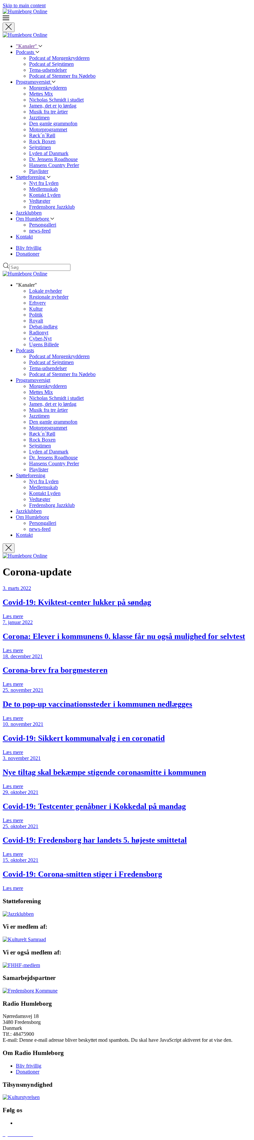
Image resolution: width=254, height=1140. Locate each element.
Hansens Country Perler (54, 165)
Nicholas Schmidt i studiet (56, 100)
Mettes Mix (41, 94)
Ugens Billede (44, 344)
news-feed (40, 230)
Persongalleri (42, 225)
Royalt (36, 320)
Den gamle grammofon (53, 123)
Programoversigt (34, 82)
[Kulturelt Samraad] (24, 939)
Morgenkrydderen (48, 88)
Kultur (36, 309)
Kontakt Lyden (45, 195)
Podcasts (25, 52)
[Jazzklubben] (18, 914)
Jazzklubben (29, 213)
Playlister (38, 171)
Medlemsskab (43, 189)
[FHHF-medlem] (21, 965)
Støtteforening (31, 177)
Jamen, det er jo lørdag (52, 105)
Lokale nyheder (45, 291)
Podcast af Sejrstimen (51, 64)
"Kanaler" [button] (27, 46)
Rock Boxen (42, 141)
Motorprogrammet (48, 129)
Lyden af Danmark (48, 153)
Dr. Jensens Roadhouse (53, 159)
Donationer (27, 254)
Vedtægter (39, 201)
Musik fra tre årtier (48, 111)
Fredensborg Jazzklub (52, 207)
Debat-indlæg (43, 326)
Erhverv (37, 303)
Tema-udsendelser (48, 70)
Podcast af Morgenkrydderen (59, 58)
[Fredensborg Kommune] (30, 990)
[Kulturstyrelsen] (21, 1097)
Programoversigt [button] (33, 380)
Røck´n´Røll (42, 135)
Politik (36, 314)
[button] (127, 18)
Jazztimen (39, 117)
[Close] (9, 27)
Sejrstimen (40, 147)
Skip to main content (24, 5)
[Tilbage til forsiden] (25, 11)
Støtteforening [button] (30, 475)
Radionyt (38, 332)
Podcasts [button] (25, 350)
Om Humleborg (33, 219)
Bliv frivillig (28, 248)
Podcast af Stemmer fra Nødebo (62, 76)
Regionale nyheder (48, 297)
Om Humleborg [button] (32, 517)
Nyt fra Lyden (44, 183)
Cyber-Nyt (40, 338)
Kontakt (24, 236)
